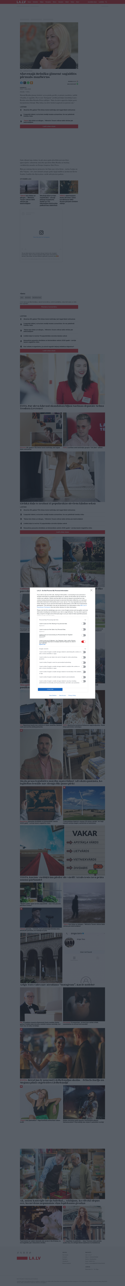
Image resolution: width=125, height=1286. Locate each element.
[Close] (92, 590)
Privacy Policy (72, 695)
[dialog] (62, 643)
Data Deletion (53, 695)
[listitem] (62, 620)
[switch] (83, 623)
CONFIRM (50, 689)
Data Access (62, 695)
